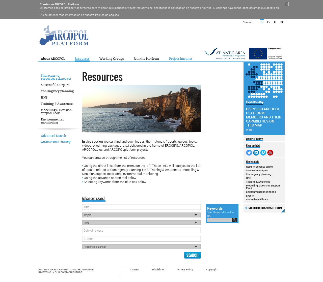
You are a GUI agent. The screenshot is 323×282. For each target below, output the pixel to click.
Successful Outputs (55, 85)
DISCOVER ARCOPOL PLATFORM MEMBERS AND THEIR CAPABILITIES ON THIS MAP (263, 116)
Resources (82, 58)
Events (250, 195)
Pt (281, 22)
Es (268, 22)
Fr (275, 22)
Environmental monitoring (52, 121)
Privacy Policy (185, 269)
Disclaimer (158, 269)
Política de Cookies (107, 15)
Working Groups (111, 58)
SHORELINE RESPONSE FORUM (265, 208)
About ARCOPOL (53, 58)
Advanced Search (53, 136)
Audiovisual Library (55, 142)
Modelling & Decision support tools (56, 111)
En (261, 22)
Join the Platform (146, 58)
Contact (248, 22)
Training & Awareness (57, 104)
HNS (44, 97)
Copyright (211, 269)
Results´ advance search (259, 166)
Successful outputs (257, 170)
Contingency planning (57, 91)
